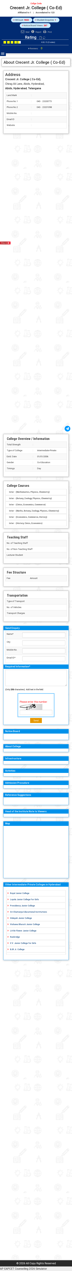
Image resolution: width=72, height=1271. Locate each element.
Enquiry (4, 243)
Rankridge (15, 936)
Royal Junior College (19, 893)
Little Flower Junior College (23, 930)
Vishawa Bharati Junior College (25, 924)
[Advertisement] (36, 284)
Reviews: (35, 48)
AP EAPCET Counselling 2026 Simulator (23, 1268)
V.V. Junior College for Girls (23, 943)
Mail (27, 32)
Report (38, 32)
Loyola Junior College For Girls (24, 899)
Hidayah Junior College (21, 918)
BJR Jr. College (17, 949)
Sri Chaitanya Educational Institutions (28, 911)
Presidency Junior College (22, 905)
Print (49, 32)
